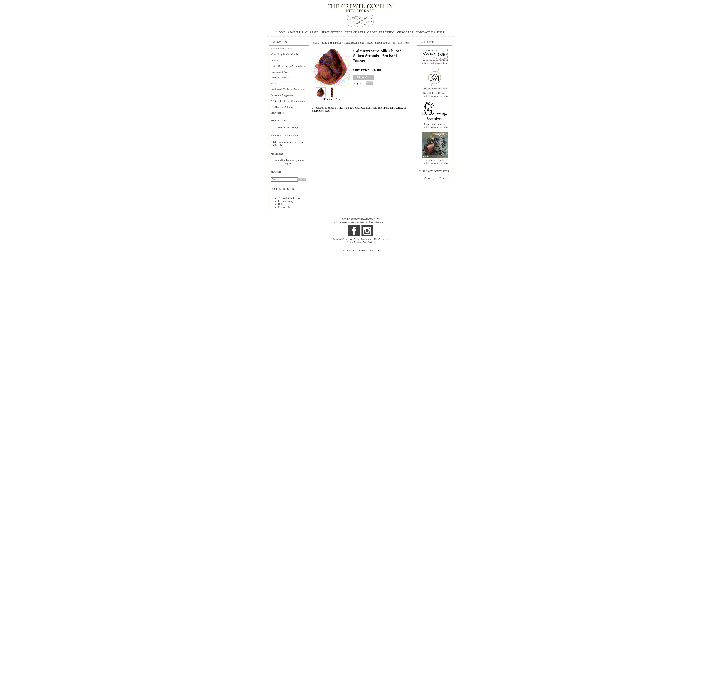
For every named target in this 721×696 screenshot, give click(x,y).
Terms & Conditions (289, 198)
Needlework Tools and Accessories (288, 89)
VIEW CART (405, 32)
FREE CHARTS (355, 32)
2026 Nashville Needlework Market (289, 101)
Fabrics (274, 83)
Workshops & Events (281, 48)
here (288, 160)
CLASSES (311, 32)
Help (280, 204)
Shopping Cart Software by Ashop (360, 250)
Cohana (274, 60)
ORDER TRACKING (380, 32)
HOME (280, 32)
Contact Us (284, 207)
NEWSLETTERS (331, 32)
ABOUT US (295, 32)
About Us (372, 239)
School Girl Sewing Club (434, 63)
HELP (441, 32)
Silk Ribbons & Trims (282, 107)
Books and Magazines (282, 95)
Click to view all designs (435, 96)
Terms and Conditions (343, 239)
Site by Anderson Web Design (360, 242)
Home (316, 42)
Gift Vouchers (277, 112)
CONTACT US (425, 32)
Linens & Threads (280, 77)
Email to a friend (333, 99)
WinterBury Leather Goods (284, 54)
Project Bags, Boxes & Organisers (288, 66)
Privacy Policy (286, 201)
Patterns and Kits (279, 71)
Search (301, 179)
